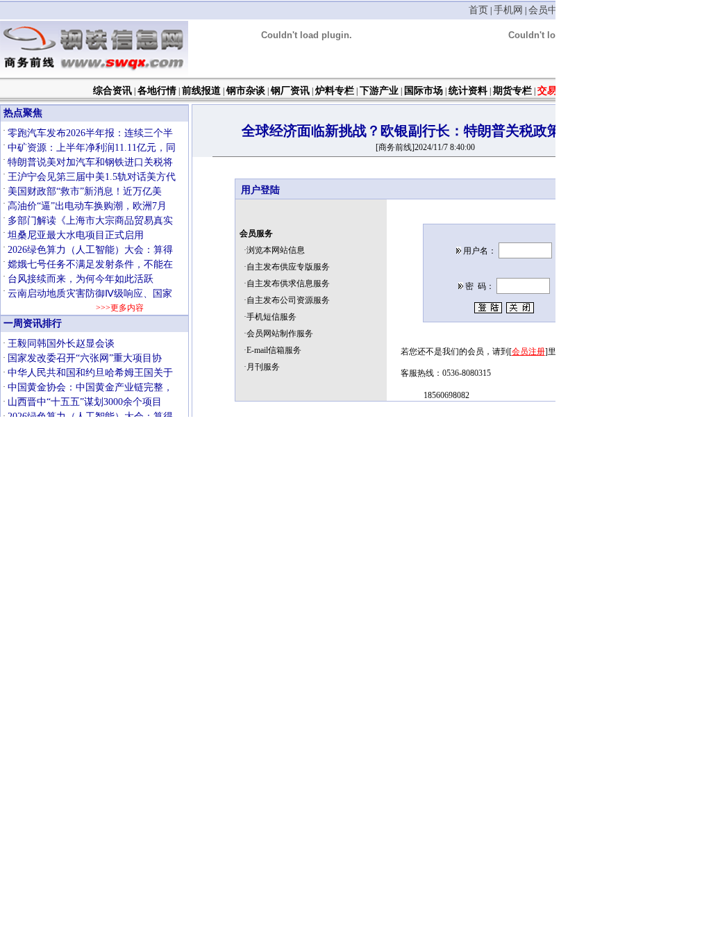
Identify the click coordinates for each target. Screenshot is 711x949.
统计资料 (468, 90)
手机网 (508, 10)
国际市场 (423, 90)
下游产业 (379, 90)
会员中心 (547, 10)
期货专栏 (512, 90)
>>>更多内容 (119, 308)
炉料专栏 (334, 90)
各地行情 (156, 90)
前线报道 (201, 90)
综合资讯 (112, 90)
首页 (478, 10)
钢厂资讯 (290, 90)
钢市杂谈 (245, 90)
